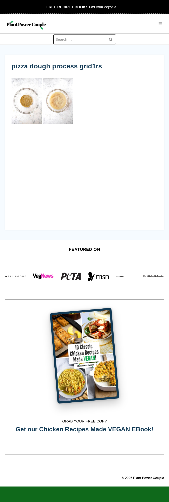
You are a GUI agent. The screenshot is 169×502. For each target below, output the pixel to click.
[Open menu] (160, 23)
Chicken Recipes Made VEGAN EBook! (96, 429)
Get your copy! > (81, 7)
